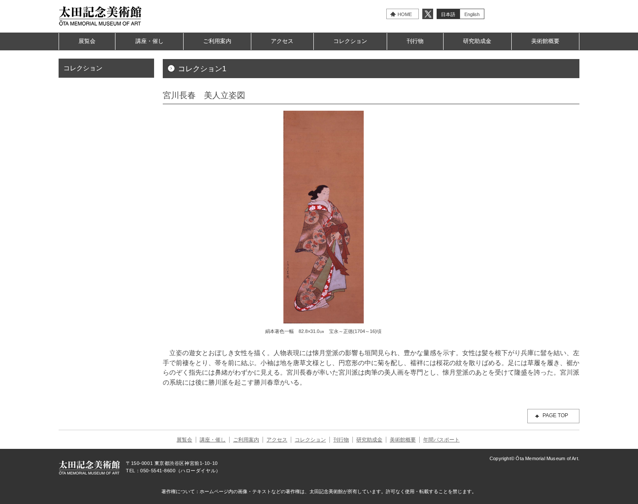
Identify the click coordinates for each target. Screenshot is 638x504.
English (472, 14)
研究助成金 (477, 41)
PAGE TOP (555, 415)
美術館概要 (545, 41)
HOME (405, 14)
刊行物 (415, 41)
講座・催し (149, 41)
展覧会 (87, 41)
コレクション (350, 41)
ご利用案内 (217, 41)
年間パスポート (441, 440)
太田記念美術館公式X (427, 14)
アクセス (282, 41)
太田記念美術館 (100, 15)
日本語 (448, 14)
